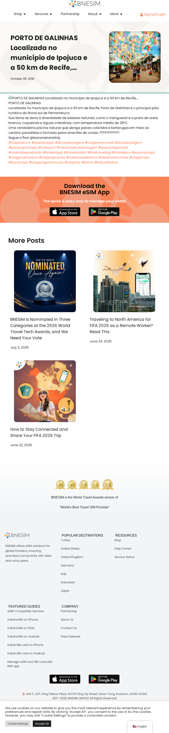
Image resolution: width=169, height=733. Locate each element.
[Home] (84, 3)
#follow (87, 162)
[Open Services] (51, 14)
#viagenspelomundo (46, 162)
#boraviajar (18, 162)
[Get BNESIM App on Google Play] (104, 679)
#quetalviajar (43, 142)
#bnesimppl (53, 152)
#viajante (73, 162)
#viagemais (139, 157)
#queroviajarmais (113, 147)
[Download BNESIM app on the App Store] (64, 211)
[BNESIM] (19, 535)
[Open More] (121, 14)
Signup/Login (154, 14)
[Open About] (100, 14)
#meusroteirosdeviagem (76, 147)
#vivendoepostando (25, 152)
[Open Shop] (24, 14)
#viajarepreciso (52, 157)
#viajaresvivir (19, 142)
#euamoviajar (143, 152)
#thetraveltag (99, 152)
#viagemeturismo (23, 157)
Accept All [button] (42, 724)
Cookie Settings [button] (18, 724)
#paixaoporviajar (22, 147)
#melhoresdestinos (82, 157)
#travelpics (121, 152)
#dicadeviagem (128, 142)
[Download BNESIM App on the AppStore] (64, 679)
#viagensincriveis (99, 142)
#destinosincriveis (113, 157)
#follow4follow (106, 162)
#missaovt (47, 147)
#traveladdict (75, 152)
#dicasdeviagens (69, 142)
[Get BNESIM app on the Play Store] (104, 211)
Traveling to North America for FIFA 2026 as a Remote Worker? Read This (121, 325)
